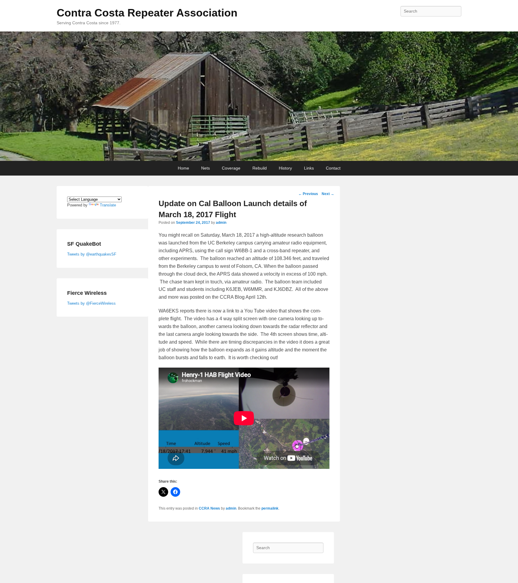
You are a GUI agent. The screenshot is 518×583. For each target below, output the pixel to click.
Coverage (231, 168)
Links (309, 168)
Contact (333, 168)
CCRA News (209, 508)
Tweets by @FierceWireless (91, 303)
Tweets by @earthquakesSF (91, 254)
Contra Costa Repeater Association (147, 13)
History (285, 168)
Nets (205, 168)
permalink (269, 508)
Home (183, 168)
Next (328, 194)
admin (221, 222)
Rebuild (259, 168)
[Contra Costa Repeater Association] (259, 96)
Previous (308, 194)
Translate (108, 205)
